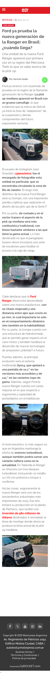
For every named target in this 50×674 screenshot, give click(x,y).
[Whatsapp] (45, 80)
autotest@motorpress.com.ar (25, 647)
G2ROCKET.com (30, 666)
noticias (7, 20)
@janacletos (23, 173)
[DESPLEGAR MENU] (3, 9)
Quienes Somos (24, 652)
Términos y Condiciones (24, 655)
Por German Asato (18, 79)
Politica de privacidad (24, 658)
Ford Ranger (8, 25)
